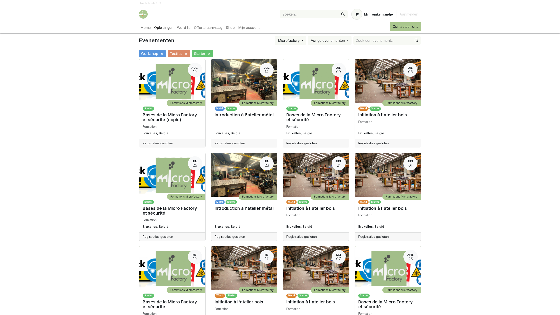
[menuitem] (145, 27)
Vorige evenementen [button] (328, 40)
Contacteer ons (405, 26)
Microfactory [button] (289, 40)
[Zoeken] (343, 14)
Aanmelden (408, 14)
